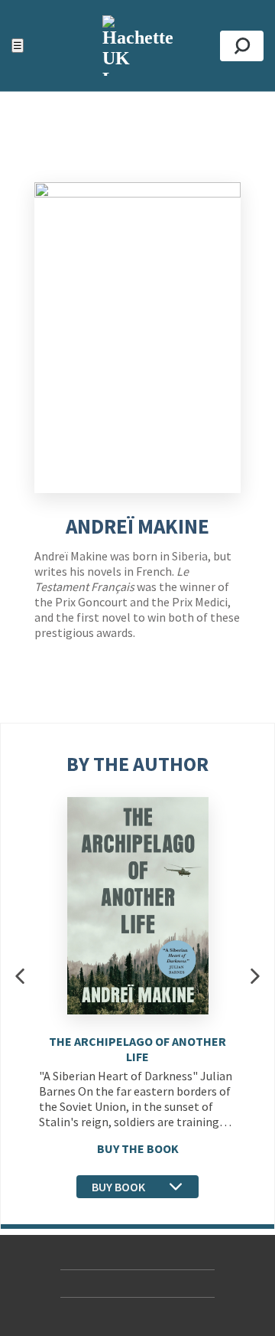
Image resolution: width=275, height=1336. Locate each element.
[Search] (242, 46)
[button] (20, 975)
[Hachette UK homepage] (137, 45)
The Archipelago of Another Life (137, 1049)
